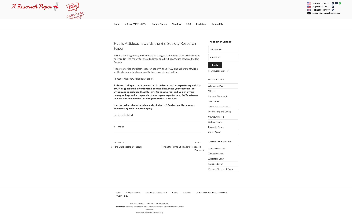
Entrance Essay (215, 164)
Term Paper (213, 101)
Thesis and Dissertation (219, 106)
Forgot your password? (218, 71)
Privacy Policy (122, 196)
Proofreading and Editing (219, 112)
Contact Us (217, 24)
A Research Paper (216, 86)
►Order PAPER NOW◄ (136, 24)
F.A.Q (188, 24)
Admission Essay (216, 154)
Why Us (211, 91)
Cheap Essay (214, 132)
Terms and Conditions (144, 213)
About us (176, 24)
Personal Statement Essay (220, 169)
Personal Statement (217, 96)
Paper (121, 127)
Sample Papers (159, 24)
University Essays (216, 127)
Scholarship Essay (216, 148)
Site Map (187, 192)
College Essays (215, 122)
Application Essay (216, 159)
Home (116, 24)
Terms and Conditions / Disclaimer (211, 192)
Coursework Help (216, 117)
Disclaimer (201, 24)
